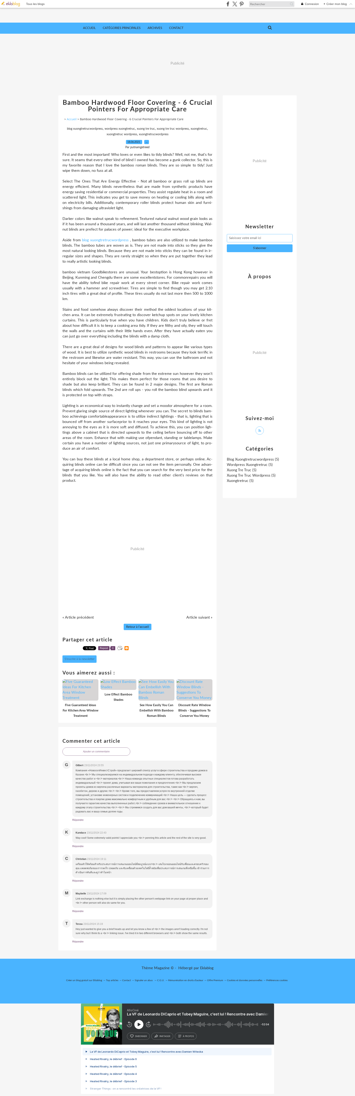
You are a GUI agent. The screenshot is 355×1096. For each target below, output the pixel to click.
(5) (253, 459)
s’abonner (141, 1036)
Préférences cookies (277, 980)
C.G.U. (160, 980)
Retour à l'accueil (137, 626)
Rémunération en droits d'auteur (185, 980)
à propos (188, 1036)
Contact (176, 28)
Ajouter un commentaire (96, 751)
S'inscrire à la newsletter (80, 659)
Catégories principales (122, 28)
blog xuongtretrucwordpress (85, 128)
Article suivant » (199, 617)
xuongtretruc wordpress (122, 134)
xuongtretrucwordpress (153, 134)
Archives (155, 28)
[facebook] (228, 4)
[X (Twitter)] (234, 4)
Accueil (89, 28)
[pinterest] (241, 4)
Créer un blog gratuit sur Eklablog (84, 980)
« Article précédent (78, 617)
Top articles (112, 980)
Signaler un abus (144, 980)
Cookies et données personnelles (244, 980)
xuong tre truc (146, 128)
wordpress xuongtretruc (120, 128)
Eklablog (206, 968)
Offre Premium (215, 980)
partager (164, 1036)
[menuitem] (89, 28)
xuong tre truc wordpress (173, 128)
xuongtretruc (199, 128)
